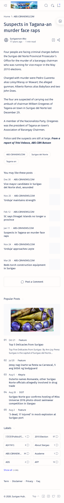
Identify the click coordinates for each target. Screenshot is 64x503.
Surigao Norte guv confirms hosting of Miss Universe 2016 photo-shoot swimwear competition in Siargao (34, 400)
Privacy (29, 481)
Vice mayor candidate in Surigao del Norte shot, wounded (22, 185)
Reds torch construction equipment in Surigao (25, 266)
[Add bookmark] (53, 40)
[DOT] (21, 392)
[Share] (58, 40)
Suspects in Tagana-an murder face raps (24, 234)
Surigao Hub (18, 496)
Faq (38, 481)
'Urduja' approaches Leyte (19, 248)
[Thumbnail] (54, 183)
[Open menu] (5, 5)
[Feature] (23, 340)
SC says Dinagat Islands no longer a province (25, 218)
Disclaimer (17, 481)
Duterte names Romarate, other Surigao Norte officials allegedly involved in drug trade (33, 382)
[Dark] (52, 5)
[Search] (46, 5)
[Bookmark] (59, 5)
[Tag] (24, 179)
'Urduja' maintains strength (20, 200)
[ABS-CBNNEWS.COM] (16, 154)
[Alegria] (21, 374)
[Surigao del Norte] (40, 154)
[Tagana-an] (11, 161)
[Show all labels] (11, 470)
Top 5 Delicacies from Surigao (26, 344)
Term (6, 481)
